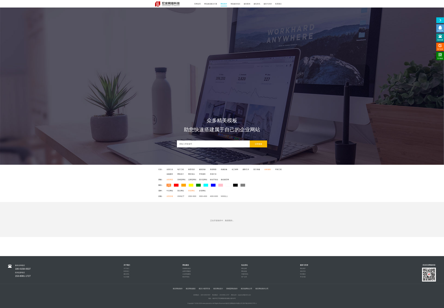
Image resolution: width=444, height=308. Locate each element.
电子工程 (180, 169)
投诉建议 (303, 274)
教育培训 (191, 169)
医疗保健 (256, 169)
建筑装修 (202, 169)
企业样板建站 (186, 274)
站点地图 (126, 277)
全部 (168, 185)
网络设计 (180, 174)
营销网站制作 (186, 268)
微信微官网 (225, 179)
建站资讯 (257, 4)
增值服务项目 (235, 4)
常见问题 (303, 277)
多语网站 (202, 191)
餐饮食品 (191, 174)
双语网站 (191, 191)
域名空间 (303, 271)
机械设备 (224, 169)
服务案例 (247, 4)
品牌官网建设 (186, 271)
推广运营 (244, 277)
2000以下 (180, 196)
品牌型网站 (192, 179)
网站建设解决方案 (210, 4)
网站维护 (303, 268)
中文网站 (169, 191)
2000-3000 (192, 196)
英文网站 (180, 191)
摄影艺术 (246, 169)
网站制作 (224, 4)
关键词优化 (244, 274)
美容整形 (213, 169)
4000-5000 (214, 196)
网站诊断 (244, 268)
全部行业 (169, 169)
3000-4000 (203, 196)
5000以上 (224, 196)
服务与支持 (268, 4)
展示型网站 (203, 179)
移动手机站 (214, 179)
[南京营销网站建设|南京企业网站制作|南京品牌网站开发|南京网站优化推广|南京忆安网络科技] (170, 4)
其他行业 (213, 174)
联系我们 (278, 4)
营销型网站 (181, 179)
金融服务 (169, 174)
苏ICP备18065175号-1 (249, 303)
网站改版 (244, 271)
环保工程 (278, 169)
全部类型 (169, 179)
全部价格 (169, 196)
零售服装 (202, 174)
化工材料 (235, 169)
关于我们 (126, 268)
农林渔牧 (267, 169)
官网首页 (197, 4)
